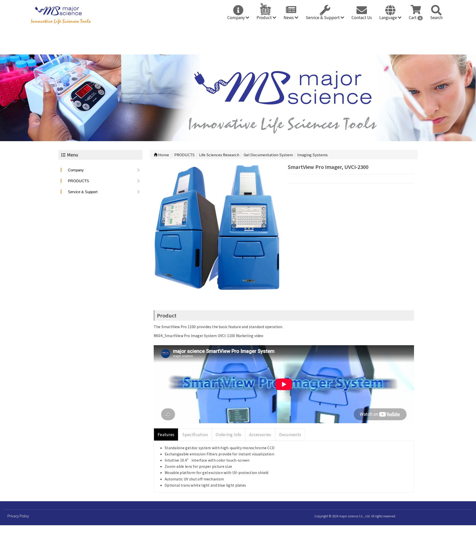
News (289, 17)
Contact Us (362, 17)
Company (236, 17)
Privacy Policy (18, 515)
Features (166, 434)
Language (388, 17)
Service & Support (323, 17)
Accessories (260, 434)
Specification (195, 434)
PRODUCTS (78, 181)
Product (265, 17)
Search (436, 17)
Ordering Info (228, 434)
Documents (290, 434)
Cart (415, 17)
